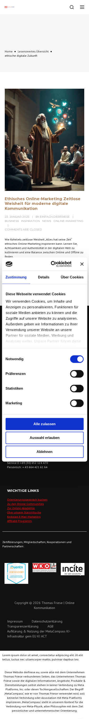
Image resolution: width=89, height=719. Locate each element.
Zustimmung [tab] (16, 277)
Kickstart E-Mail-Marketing (24, 516)
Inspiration (30, 221)
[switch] (77, 374)
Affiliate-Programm (19, 521)
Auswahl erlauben (45, 438)
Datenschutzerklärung (47, 621)
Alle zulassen (44, 424)
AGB (50, 626)
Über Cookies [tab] (72, 277)
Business (12, 221)
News (46, 221)
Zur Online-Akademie (21, 508)
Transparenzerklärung (22, 626)
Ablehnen (44, 452)
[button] (8, 573)
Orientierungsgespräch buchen (27, 499)
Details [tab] (44, 277)
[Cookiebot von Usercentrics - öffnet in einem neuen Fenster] (53, 264)
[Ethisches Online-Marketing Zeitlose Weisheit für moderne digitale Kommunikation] (44, 139)
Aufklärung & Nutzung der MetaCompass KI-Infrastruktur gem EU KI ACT (38, 633)
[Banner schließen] (82, 264)
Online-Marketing (68, 221)
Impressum (15, 621)
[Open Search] (71, 7)
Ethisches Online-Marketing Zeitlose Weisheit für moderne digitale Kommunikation (42, 204)
